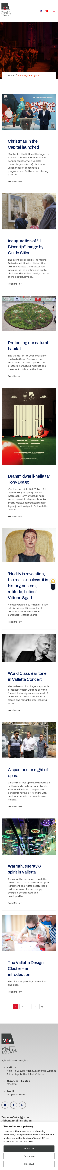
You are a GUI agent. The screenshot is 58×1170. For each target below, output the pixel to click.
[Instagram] (22, 1105)
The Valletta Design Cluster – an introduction (26, 968)
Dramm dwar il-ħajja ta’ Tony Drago (29, 479)
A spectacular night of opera (28, 772)
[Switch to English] (41, 11)
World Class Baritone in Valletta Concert (27, 676)
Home (11, 75)
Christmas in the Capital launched (23, 144)
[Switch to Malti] (46, 11)
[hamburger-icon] (53, 11)
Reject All (29, 1163)
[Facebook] (13, 1105)
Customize (29, 1156)
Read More (14, 181)
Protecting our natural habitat (28, 345)
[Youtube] (4, 1105)
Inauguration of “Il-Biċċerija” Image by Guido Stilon (25, 247)
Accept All (29, 1148)
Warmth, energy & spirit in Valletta (24, 869)
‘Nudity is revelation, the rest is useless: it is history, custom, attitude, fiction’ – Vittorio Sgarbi (28, 586)
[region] (29, 1146)
